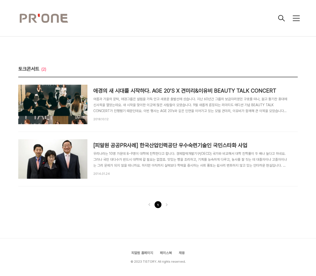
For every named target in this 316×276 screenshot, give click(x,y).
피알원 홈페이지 (142, 253)
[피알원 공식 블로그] (147, 18)
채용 (182, 253)
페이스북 (166, 253)
